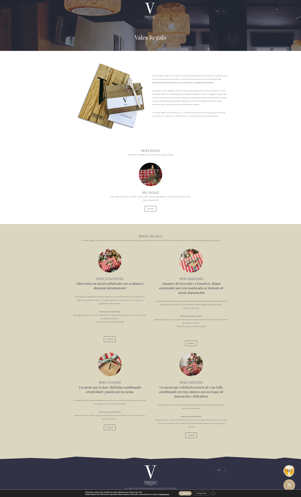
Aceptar (185, 493)
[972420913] (224, 11)
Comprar (150, 209)
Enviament (172, 488)
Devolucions (162, 488)
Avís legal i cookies (132, 488)
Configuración (201, 493)
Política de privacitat (148, 488)
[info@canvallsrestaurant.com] (218, 11)
